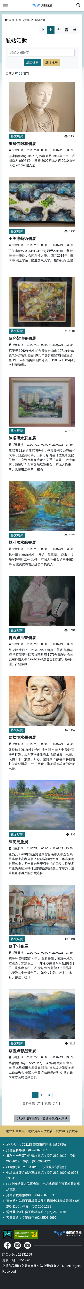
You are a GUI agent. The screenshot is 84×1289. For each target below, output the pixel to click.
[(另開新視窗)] (7, 1245)
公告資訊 (24, 19)
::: (2, 19)
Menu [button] (5, 5)
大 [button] (58, 29)
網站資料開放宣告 (40, 1131)
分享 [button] (75, 30)
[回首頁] (42, 5)
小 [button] (42, 29)
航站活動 (39, 19)
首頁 (11, 19)
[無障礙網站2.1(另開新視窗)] (26, 1234)
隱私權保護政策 (67, 1131)
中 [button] (50, 29)
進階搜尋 (51, 62)
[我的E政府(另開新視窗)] (7, 1234)
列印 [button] (67, 30)
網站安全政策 (15, 1131)
